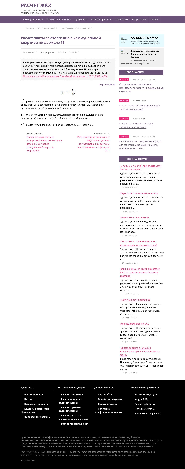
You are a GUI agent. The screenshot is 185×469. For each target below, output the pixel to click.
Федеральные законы (37, 416)
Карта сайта (105, 394)
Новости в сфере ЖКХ (148, 413)
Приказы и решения (36, 403)
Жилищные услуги (146, 394)
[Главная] (22, 28)
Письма (28, 399)
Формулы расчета (47, 52)
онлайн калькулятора (41, 446)
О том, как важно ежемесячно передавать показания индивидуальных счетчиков (141, 88)
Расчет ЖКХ (26, 451)
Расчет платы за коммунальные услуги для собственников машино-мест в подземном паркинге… (140, 145)
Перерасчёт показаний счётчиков (139, 193)
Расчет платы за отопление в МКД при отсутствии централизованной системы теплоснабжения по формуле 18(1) (93, 142)
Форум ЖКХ (141, 399)
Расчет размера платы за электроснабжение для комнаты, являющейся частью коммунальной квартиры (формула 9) (44, 142)
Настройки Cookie (28, 460)
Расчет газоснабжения (74, 423)
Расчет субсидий (145, 403)
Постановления (33, 394)
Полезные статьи (145, 408)
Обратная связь (107, 403)
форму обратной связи (126, 455)
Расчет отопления (72, 394)
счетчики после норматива (135, 299)
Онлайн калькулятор (110, 399)
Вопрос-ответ (139, 100)
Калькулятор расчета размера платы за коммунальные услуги (145, 40)
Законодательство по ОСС (134, 323)
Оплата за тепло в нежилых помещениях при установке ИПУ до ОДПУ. (139, 351)
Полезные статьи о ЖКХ (144, 79)
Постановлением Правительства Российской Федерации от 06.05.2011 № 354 (65, 76)
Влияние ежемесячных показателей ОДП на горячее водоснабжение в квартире (140, 272)
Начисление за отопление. (135, 217)
